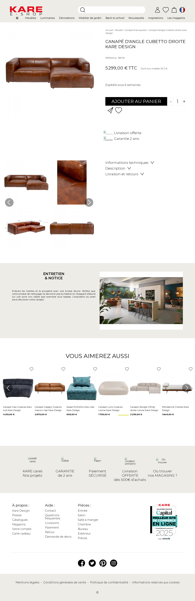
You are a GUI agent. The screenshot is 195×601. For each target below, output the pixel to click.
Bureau (83, 529)
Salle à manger (88, 520)
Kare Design (21, 510)
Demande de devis (58, 536)
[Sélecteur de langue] (182, 10)
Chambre (84, 524)
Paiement (52, 527)
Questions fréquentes (52, 517)
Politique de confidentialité (109, 582)
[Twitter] (92, 563)
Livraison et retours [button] (121, 174)
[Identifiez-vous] (157, 10)
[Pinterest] (102, 563)
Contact (50, 510)
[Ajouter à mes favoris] (118, 110)
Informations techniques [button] (126, 162)
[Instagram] (113, 563)
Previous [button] (9, 202)
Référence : (111, 57)
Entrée (82, 510)
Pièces (82, 538)
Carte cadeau (21, 533)
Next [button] (89, 202)
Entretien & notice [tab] (53, 276)
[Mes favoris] (166, 9)
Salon (81, 515)
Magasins (19, 524)
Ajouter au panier (136, 101)
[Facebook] (81, 563)
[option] (49, 206)
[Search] (82, 9)
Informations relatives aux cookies (156, 582)
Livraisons (52, 523)
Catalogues (20, 520)
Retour (50, 532)
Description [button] (115, 168)
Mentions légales (28, 582)
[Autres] (19, 19)
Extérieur (84, 533)
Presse (17, 515)
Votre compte (21, 529)
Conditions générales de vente (65, 582)
